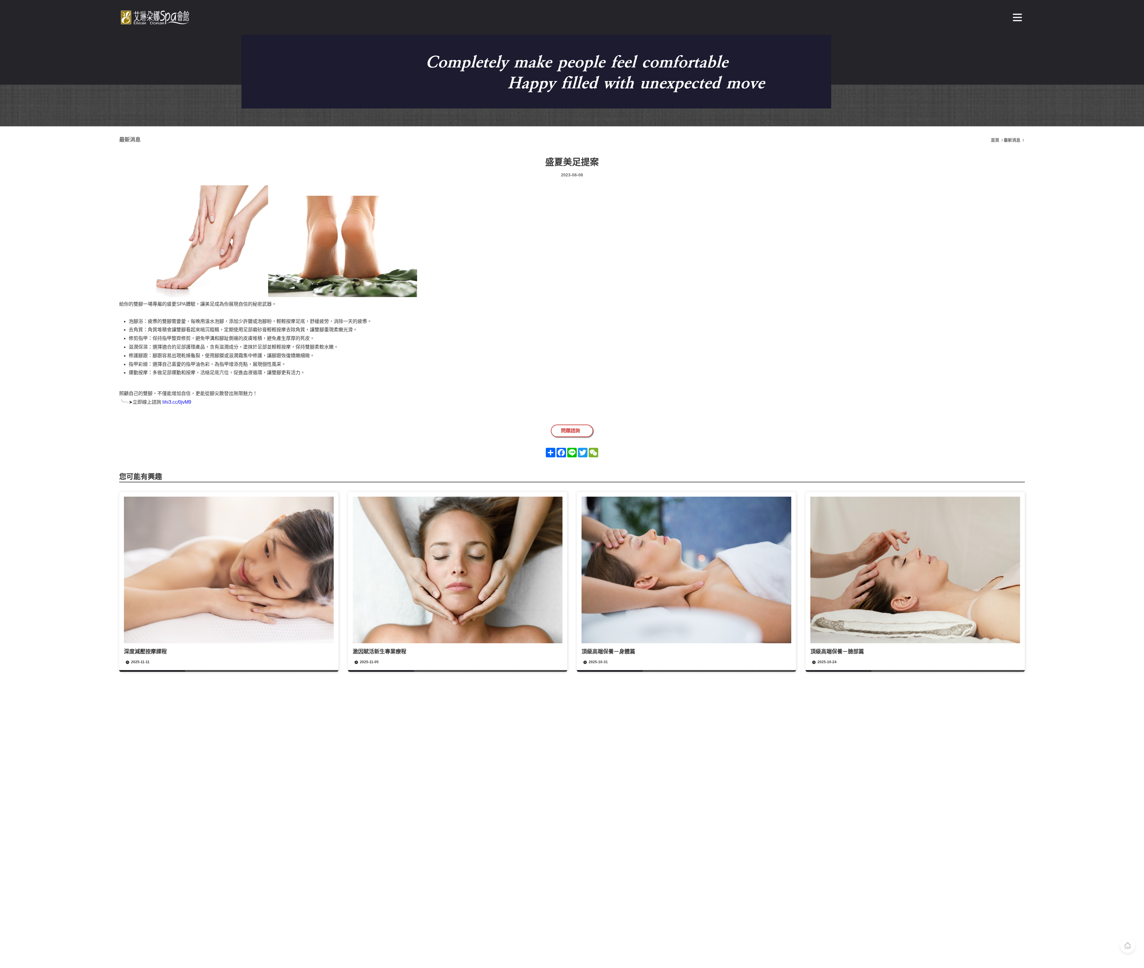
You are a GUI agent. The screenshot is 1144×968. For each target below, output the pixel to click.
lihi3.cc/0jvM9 (176, 402)
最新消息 (1012, 140)
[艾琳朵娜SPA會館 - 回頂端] (1127, 945)
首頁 (995, 140)
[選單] (1017, 17)
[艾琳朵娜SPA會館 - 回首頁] (156, 17)
